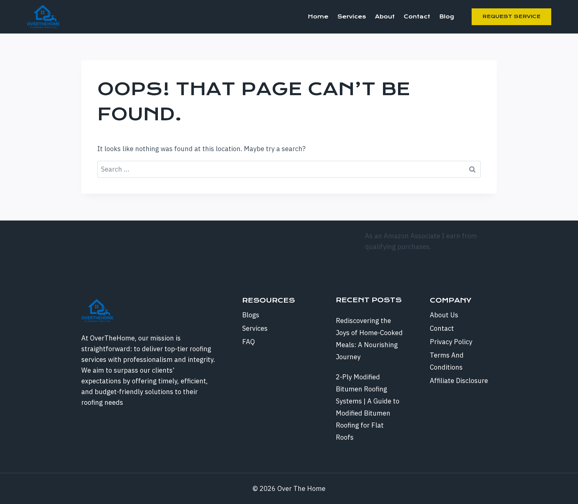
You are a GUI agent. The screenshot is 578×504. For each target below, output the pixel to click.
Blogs (250, 314)
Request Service (511, 16)
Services (352, 16)
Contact (417, 16)
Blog (446, 16)
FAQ (248, 341)
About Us (444, 314)
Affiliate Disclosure (459, 380)
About (385, 16)
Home (318, 16)
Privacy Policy (451, 341)
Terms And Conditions (447, 361)
